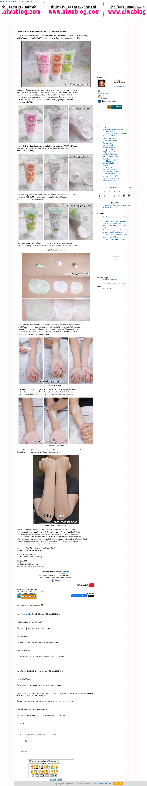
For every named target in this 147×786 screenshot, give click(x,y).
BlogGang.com (106, 288)
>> (130, 187)
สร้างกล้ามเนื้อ (57, 729)
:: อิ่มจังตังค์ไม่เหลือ (107, 163)
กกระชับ (90, 727)
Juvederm (55, 727)
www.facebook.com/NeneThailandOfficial (30, 566)
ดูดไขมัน (53, 729)
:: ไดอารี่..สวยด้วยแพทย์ (109, 140)
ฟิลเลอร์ (80, 727)
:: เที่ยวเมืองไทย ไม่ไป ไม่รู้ (110, 156)
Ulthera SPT (22, 729)
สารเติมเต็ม (40, 727)
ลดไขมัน (59, 729)
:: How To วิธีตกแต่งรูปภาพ (110, 178)
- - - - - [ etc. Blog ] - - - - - (110, 167)
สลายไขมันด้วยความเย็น (46, 729)
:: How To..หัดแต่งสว (108, 138)
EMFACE (24, 729)
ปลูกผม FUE (79, 727)
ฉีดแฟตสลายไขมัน (35, 729)
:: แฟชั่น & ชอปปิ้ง (107, 145)
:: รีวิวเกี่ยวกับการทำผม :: (109, 148)
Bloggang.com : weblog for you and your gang (16, 1)
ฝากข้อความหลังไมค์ (107, 94)
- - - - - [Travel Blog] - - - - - (110, 150)
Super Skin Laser (19, 727)
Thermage (86, 727)
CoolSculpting (42, 729)
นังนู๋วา (22, 628)
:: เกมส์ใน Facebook (108, 181)
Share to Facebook (79, 596)
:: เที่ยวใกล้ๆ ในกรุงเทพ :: (109, 154)
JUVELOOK (37, 727)
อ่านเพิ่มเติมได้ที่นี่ (105, 783)
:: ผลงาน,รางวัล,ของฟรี (109, 176)
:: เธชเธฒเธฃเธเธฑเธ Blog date (112, 129)
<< (98, 187)
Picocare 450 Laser (28, 727)
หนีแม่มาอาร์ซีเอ (26, 614)
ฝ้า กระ (22, 727)
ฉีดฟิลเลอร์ (83, 727)
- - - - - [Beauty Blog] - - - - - (110, 131)
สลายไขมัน (33, 729)
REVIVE (41, 727)
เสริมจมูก (73, 727)
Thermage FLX (88, 727)
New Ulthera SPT (19, 729)
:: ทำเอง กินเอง (106, 165)
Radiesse (64, 727)
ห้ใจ (69, 729)
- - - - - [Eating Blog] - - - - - (110, 161)
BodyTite (51, 729)
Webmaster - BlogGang (109, 279)
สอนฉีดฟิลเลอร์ (66, 729)
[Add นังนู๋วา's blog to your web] (114, 283)
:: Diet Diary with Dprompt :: (110, 171)
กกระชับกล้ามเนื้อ (28, 729)
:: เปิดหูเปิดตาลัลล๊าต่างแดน (110, 159)
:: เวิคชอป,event (106, 143)
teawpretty (24, 735)
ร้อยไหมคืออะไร (33, 727)
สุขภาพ (70, 729)
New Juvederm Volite (61, 727)
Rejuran (46, 727)
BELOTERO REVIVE (44, 727)
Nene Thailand (63, 571)
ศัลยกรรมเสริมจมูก (75, 727)
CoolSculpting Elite (39, 729)
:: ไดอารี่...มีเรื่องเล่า (108, 173)
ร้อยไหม (30, 727)
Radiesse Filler (67, 727)
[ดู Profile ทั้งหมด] (119, 86)
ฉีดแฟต (31, 729)
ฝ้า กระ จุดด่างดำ (24, 727)
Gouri (48, 727)
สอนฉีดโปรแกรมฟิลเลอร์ (62, 729)
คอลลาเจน (50, 727)
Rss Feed (103, 96)
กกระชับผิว (93, 727)
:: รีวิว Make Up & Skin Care (110, 133)
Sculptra (69, 727)
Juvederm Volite (57, 727)
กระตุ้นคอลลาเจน (52, 727)
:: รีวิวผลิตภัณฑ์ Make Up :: (110, 136)
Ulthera (17, 729)
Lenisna (35, 727)
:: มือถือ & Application (108, 169)
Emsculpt (55, 729)
